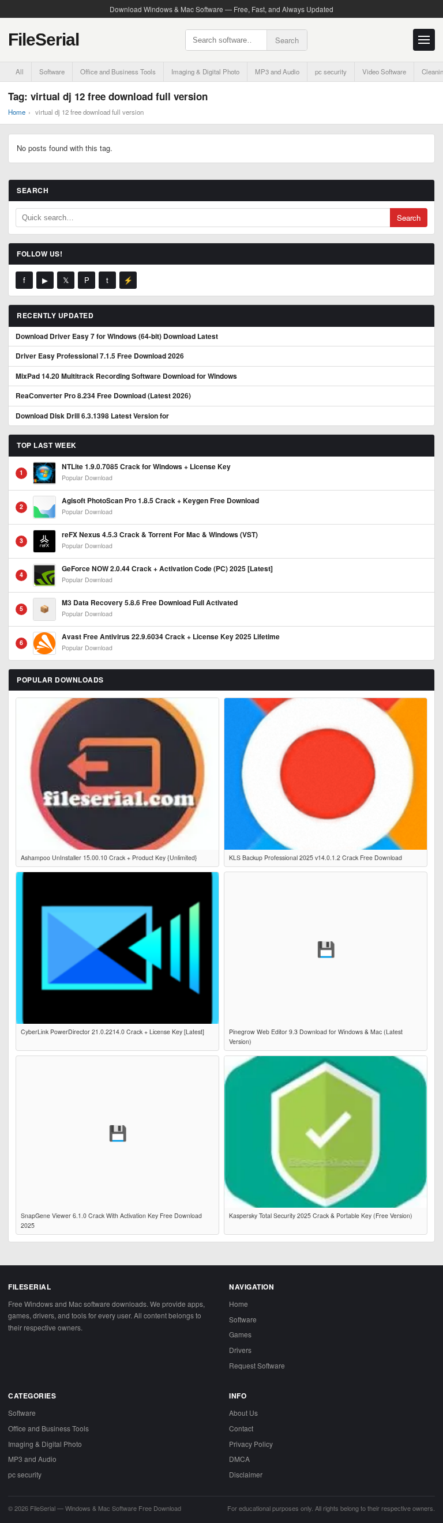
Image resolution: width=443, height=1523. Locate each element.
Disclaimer (245, 1474)
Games (240, 1334)
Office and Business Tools (118, 71)
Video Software (384, 71)
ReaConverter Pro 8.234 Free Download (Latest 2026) (103, 396)
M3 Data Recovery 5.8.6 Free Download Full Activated (150, 603)
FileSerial (43, 39)
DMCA (239, 1459)
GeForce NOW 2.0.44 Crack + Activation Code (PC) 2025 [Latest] (167, 569)
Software (52, 71)
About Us (243, 1413)
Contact (241, 1428)
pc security (331, 71)
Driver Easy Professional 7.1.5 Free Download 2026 (100, 356)
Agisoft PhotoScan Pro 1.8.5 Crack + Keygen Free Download (160, 501)
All (20, 71)
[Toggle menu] (424, 40)
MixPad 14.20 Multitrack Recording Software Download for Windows (126, 376)
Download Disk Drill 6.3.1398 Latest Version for (92, 416)
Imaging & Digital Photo (205, 71)
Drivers (240, 1350)
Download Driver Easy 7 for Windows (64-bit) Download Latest (117, 336)
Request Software (257, 1365)
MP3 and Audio (277, 71)
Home (16, 111)
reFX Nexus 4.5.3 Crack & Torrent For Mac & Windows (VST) (160, 535)
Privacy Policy (251, 1444)
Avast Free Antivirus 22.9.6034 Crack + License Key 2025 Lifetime (171, 637)
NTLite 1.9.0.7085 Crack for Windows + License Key (146, 467)
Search (287, 40)
